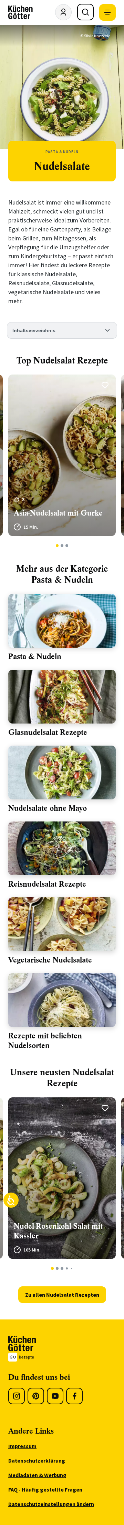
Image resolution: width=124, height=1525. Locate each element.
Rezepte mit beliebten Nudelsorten (45, 1040)
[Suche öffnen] (85, 12)
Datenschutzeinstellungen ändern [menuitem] (51, 1504)
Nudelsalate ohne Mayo (47, 808)
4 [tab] (67, 1268)
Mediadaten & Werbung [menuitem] (37, 1475)
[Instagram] (16, 1396)
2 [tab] (62, 545)
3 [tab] (67, 545)
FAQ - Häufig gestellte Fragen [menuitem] (45, 1489)
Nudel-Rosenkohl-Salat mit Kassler (58, 1231)
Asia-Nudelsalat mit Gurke (58, 513)
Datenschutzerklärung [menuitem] (36, 1460)
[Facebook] (74, 1396)
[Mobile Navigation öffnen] (107, 12)
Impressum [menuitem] (22, 1446)
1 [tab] (57, 545)
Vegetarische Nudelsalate (50, 960)
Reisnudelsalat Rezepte (47, 884)
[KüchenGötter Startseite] (20, 12)
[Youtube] (55, 1396)
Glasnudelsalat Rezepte (47, 732)
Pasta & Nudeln (34, 656)
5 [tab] (71, 1268)
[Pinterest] (36, 1396)
